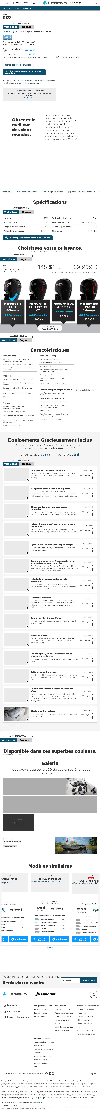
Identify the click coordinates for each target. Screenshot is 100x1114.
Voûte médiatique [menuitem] (40, 1059)
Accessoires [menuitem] (59, 1023)
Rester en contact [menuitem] (40, 1063)
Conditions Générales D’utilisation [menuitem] (58, 1081)
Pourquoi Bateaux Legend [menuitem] (44, 1042)
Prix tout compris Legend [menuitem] (43, 1049)
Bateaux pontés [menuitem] (40, 1016)
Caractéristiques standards (52, 192)
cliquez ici (39, 1102)
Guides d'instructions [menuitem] (85, 1023)
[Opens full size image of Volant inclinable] (16, 639)
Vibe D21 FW (50, 879)
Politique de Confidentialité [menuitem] (10, 1081)
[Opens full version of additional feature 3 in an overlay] (81, 786)
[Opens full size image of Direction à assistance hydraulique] (16, 474)
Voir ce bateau (41, 939)
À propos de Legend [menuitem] (44, 1052)
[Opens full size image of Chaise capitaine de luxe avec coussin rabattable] (16, 511)
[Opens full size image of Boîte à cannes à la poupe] (16, 676)
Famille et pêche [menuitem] (40, 1009)
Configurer (20, 939)
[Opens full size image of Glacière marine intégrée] (16, 714)
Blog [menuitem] (35, 1066)
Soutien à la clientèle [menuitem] (85, 1030)
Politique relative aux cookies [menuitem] (33, 1081)
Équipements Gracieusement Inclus (81, 192)
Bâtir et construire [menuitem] (40, 1045)
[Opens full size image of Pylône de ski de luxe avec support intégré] (16, 548)
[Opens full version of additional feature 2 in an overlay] (50, 786)
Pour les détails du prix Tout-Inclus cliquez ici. (26, 83)
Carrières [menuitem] (37, 1052)
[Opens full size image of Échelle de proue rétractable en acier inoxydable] (16, 584)
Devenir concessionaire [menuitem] (42, 1056)
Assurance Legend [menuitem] (62, 1020)
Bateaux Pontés (14, 8)
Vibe (22, 8)
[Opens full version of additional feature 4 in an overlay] (18, 804)
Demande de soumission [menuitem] (64, 1016)
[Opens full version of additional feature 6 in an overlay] (81, 804)
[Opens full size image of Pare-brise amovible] (16, 603)
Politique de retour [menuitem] (62, 1030)
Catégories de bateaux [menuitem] (43, 1011)
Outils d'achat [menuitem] (65, 1018)
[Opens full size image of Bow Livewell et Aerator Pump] (16, 621)
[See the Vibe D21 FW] (50, 890)
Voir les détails (29, 98)
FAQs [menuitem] (79, 1027)
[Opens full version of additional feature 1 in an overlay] (18, 786)
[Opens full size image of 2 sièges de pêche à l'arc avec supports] (16, 493)
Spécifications (7, 192)
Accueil (5, 8)
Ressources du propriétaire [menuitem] (88, 1020)
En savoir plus (10, 846)
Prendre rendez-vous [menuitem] (85, 1016)
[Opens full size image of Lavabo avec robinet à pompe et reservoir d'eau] (16, 695)
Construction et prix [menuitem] (62, 1009)
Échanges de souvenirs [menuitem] (86, 1034)
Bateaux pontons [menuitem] (40, 1013)
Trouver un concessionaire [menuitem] (65, 1013)
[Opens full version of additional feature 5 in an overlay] (50, 804)
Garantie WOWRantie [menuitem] (85, 1009)
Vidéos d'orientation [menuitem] (84, 1020)
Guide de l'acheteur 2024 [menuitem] (64, 1027)
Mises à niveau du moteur (27, 192)
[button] (47, 947)
